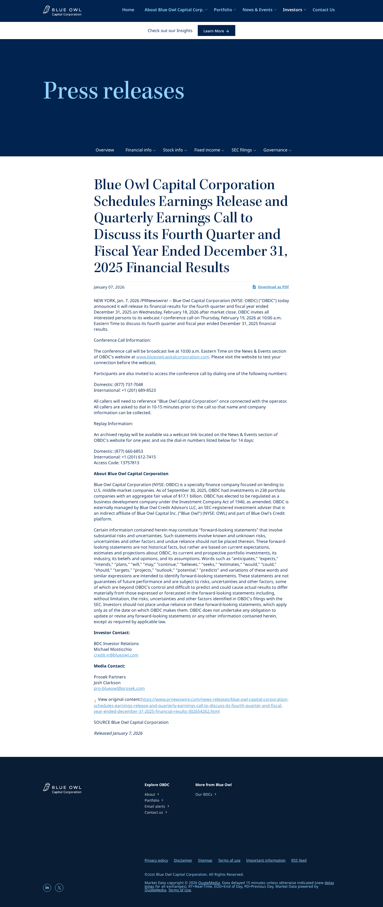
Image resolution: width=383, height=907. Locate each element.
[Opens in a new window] (47, 889)
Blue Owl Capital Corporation (181, 874)
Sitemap (205, 860)
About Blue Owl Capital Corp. (174, 10)
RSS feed (299, 860)
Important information (266, 860)
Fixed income (207, 150)
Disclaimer (183, 860)
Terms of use (229, 860)
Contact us (156, 812)
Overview (105, 150)
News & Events (258, 10)
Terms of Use (179, 889)
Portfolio (223, 10)
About (152, 794)
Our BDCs (206, 794)
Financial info (139, 150)
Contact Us (324, 10)
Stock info (173, 150)
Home (128, 10)
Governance (275, 150)
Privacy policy (156, 860)
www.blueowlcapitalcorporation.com (172, 357)
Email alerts (157, 806)
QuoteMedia (209, 882)
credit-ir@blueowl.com (116, 655)
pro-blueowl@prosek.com (119, 688)
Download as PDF (273, 286)
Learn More (213, 30)
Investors (292, 10)
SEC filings (242, 150)
